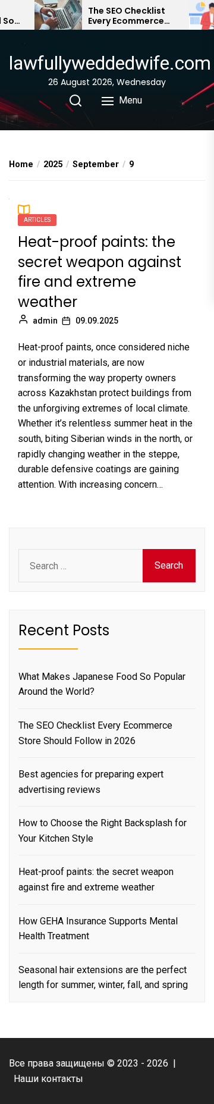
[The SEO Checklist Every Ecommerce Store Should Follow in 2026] (58, 15)
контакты (62, 1078)
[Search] (75, 100)
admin (45, 320)
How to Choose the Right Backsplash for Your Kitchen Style (102, 830)
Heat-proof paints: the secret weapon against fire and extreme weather (99, 272)
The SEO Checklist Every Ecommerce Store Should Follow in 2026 (131, 16)
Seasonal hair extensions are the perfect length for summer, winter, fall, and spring (103, 977)
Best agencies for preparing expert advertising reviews (90, 782)
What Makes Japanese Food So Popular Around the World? (101, 684)
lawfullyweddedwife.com (110, 63)
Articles (37, 220)
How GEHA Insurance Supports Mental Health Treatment (98, 928)
